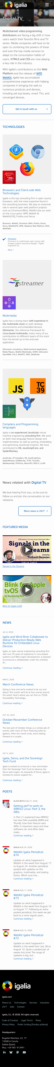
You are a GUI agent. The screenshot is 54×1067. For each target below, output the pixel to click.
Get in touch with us (26, 109)
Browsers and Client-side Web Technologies (22, 192)
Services (33, 1003)
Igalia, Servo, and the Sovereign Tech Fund (23, 760)
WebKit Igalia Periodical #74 (28, 853)
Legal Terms (27, 1020)
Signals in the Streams (13, 566)
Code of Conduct (10, 1020)
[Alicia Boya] (6, 804)
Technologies (20, 1003)
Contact (21, 1007)
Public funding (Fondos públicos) (33, 1024)
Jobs (12, 1007)
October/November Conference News (22, 721)
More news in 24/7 (34, 511)
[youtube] (24, 1052)
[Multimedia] (27, 284)
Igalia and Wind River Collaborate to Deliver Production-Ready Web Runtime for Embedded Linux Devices (25, 641)
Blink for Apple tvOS (12, 606)
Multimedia (10, 315)
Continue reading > (13, 668)
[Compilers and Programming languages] (27, 393)
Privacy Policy (8, 1024)
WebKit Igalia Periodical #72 (28, 937)
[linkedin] (4, 1052)
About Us (6, 1003)
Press (38, 1020)
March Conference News (18, 684)
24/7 (4, 1007)
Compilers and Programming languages (20, 426)
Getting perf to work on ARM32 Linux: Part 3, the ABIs (29, 809)
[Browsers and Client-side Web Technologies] (27, 159)
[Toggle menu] (45, 5)
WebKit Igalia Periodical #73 (28, 896)
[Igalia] (16, 5)
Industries (44, 1003)
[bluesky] (11, 1052)
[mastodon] (17, 1052)
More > (11, 250)
